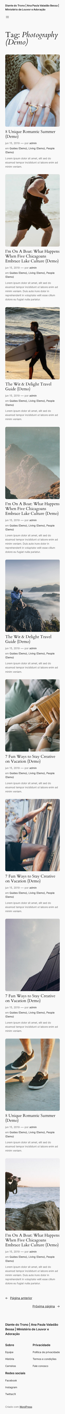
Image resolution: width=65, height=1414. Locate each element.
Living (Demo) (37, 148)
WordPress (26, 1406)
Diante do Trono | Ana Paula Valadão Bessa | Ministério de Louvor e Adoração (31, 1329)
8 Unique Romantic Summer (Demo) (30, 134)
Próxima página (46, 1306)
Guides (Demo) (18, 148)
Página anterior (18, 1298)
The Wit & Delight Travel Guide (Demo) (28, 387)
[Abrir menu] (7, 17)
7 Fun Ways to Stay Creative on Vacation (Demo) (30, 759)
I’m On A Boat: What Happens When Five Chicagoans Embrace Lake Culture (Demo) (32, 256)
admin (33, 143)
